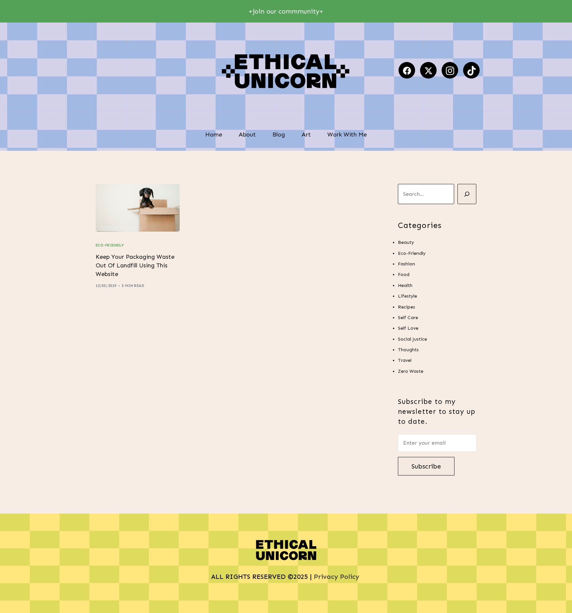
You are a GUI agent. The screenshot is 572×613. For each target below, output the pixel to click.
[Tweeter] (428, 70)
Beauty (406, 242)
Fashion (406, 264)
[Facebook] (407, 70)
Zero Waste (410, 371)
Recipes (406, 306)
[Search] (466, 194)
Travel (404, 360)
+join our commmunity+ (286, 11)
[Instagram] (450, 70)
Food (403, 274)
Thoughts (408, 350)
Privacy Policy (337, 577)
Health (405, 285)
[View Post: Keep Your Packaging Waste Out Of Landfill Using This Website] (138, 208)
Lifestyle (407, 296)
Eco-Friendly (110, 245)
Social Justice (412, 339)
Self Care (408, 317)
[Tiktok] (471, 70)
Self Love (408, 328)
